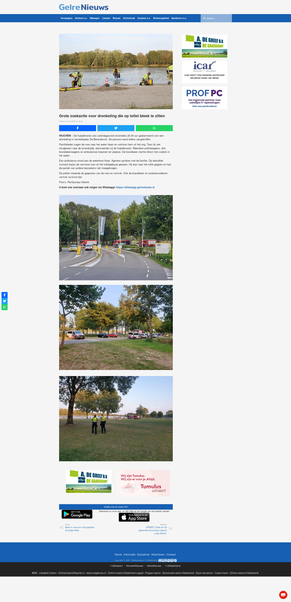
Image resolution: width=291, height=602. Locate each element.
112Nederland (172, 565)
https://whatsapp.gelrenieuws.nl (135, 187)
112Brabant (116, 565)
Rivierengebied (161, 18)
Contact (171, 554)
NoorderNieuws (134, 565)
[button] (283, 595)
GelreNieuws (154, 565)
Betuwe (116, 18)
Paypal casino (153, 573)
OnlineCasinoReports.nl (71, 573)
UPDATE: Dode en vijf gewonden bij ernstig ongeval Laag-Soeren (153, 529)
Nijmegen (95, 18)
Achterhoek (129, 18)
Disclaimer (143, 554)
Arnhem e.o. (81, 18)
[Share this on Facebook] (77, 128)
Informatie (129, 554)
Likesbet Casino (48, 573)
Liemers (106, 18)
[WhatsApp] (154, 128)
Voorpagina (66, 18)
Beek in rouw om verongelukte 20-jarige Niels (79, 527)
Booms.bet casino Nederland (178, 573)
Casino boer (221, 573)
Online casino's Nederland (244, 573)
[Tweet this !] (115, 128)
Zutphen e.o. (144, 18)
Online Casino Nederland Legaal (125, 573)
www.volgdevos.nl (96, 573)
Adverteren (158, 554)
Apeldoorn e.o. (179, 18)
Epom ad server (204, 573)
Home (118, 554)
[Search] (204, 18)
